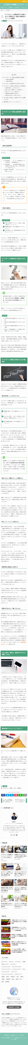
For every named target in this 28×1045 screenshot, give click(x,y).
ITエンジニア (4, 961)
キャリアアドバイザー (16, 966)
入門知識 (4, 20)
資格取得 (8, 979)
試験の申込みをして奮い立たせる (13, 95)
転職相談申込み (7, 1035)
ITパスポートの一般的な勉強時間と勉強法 (14, 77)
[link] (11, 835)
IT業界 (11, 788)
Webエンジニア (5, 964)
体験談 (3, 976)
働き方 (7, 976)
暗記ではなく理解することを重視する (14, 89)
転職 (13, 979)
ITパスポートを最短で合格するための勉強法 (14, 86)
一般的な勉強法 (9, 81)
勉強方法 (19, 788)
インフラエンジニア (6, 966)
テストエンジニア (5, 971)
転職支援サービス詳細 (14, 1007)
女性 (18, 976)
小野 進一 (14, 821)
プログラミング (18, 974)
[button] (3, 795)
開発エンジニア (19, 979)
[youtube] (17, 835)
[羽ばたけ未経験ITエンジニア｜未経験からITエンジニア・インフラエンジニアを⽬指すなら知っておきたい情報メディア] (14, 4)
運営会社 (22, 1035)
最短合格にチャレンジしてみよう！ (12, 101)
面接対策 (7, 981)
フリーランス (14, 971)
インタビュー (13, 964)
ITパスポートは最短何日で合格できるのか (14, 83)
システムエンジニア (16, 969)
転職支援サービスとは (15, 1035)
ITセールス (11, 961)
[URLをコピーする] (25, 795)
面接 (3, 981)
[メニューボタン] (26, 4)
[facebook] (14, 835)
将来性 (21, 976)
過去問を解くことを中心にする (12, 87)
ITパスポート (5, 788)
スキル (14, 788)
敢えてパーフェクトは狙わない (12, 91)
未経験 (3, 979)
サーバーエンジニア (6, 969)
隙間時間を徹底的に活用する (12, 93)
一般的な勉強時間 (9, 79)
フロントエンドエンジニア (7, 974)
